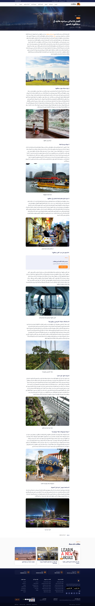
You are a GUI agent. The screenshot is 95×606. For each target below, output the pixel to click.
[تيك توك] (69, 593)
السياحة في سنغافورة (50, 34)
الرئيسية (56, 4)
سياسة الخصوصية (35, 585)
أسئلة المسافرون (27, 4)
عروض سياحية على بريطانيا (47, 586)
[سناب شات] (67, 593)
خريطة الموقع (16, 604)
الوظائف (37, 590)
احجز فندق (51, 4)
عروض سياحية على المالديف (59, 585)
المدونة (20, 4)
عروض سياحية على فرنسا (47, 590)
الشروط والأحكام (35, 586)
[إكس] (77, 593)
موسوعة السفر (33, 4)
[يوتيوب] (72, 593)
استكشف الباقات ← (63, 266)
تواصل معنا (36, 588)
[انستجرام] (74, 593)
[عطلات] (75, 4)
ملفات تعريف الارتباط (22, 604)
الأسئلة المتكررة (36, 583)
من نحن (37, 581)
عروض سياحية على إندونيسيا (59, 586)
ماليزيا (54, 36)
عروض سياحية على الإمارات (47, 585)
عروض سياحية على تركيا (47, 581)
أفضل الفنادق (40, 4)
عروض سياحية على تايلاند (59, 591)
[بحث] (16, 4)
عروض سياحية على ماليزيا (59, 583)
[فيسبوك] (79, 593)
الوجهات (46, 4)
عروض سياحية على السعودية (46, 588)
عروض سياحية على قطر (47, 591)
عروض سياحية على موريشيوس (46, 583)
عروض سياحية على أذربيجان (59, 590)
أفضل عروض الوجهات (60, 581)
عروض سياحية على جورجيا (59, 588)
